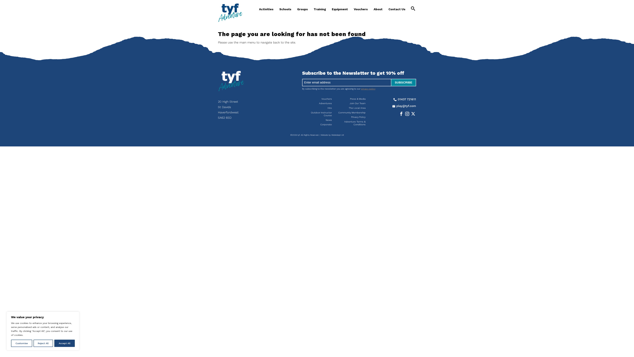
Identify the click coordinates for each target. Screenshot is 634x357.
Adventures (325, 103)
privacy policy (368, 89)
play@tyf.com (405, 106)
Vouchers (361, 9)
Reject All (43, 343)
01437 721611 (406, 99)
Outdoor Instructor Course (321, 114)
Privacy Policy (358, 117)
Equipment (340, 9)
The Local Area (357, 108)
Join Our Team (358, 103)
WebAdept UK (337, 135)
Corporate (326, 124)
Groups (302, 9)
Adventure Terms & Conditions (355, 123)
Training (320, 9)
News (329, 120)
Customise (22, 343)
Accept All (64, 343)
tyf (230, 13)
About (378, 9)
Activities (266, 9)
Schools (285, 9)
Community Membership (352, 112)
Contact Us (396, 9)
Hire (330, 108)
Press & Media (358, 99)
